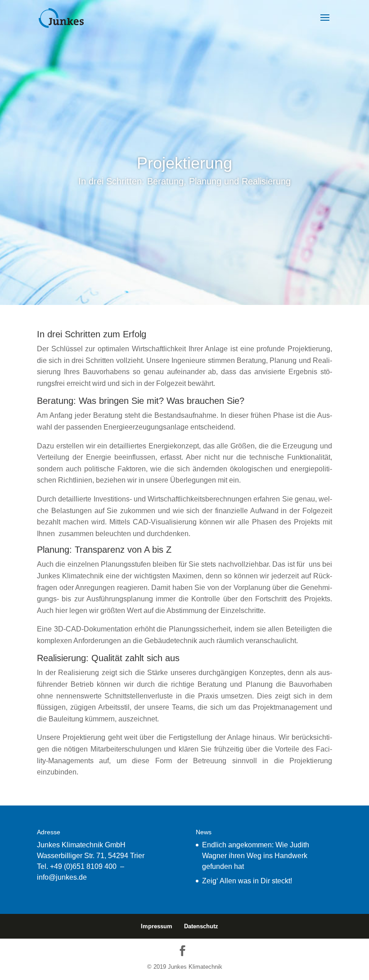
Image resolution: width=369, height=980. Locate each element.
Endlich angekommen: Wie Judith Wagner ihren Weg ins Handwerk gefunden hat (255, 855)
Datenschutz (201, 926)
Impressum (156, 926)
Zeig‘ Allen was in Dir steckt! (247, 881)
